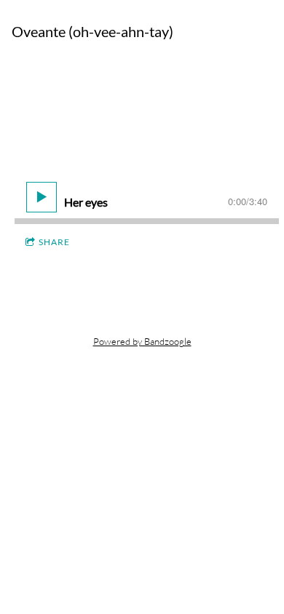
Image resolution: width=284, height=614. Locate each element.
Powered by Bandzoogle (142, 341)
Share (54, 241)
